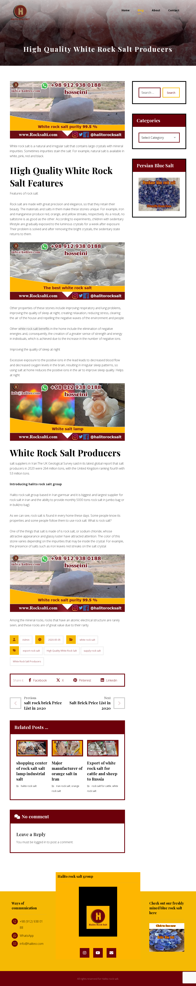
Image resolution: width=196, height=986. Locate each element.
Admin (25, 639)
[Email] (111, 953)
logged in (40, 842)
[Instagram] (84, 953)
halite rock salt (29, 786)
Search (171, 92)
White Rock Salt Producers (27, 661)
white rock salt (87, 639)
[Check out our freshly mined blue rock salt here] (166, 937)
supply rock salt (92, 650)
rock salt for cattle (101, 786)
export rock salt (31, 650)
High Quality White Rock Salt (62, 650)
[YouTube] (98, 953)
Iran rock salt (63, 786)
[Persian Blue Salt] (159, 194)
